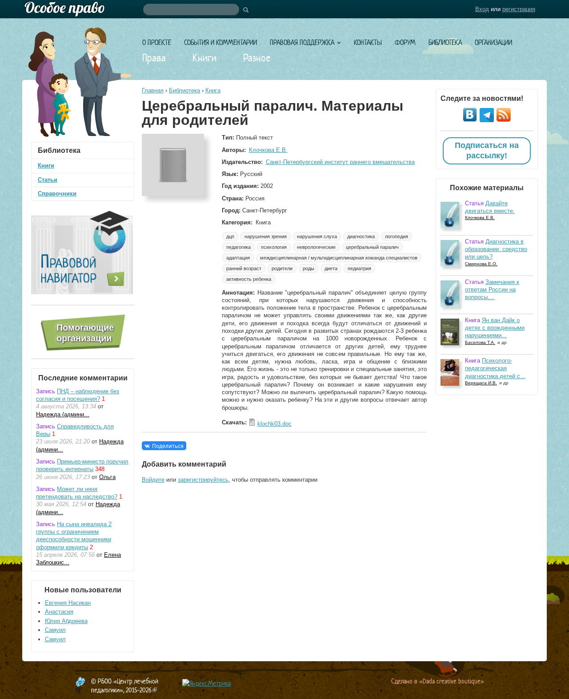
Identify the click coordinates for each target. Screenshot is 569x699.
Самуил (55, 630)
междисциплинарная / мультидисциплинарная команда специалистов (338, 257)
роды (308, 268)
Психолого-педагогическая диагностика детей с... (495, 368)
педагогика (238, 247)
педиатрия (359, 268)
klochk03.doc (274, 423)
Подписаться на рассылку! (487, 150)
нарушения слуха (317, 236)
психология (274, 247)
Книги (204, 57)
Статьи (47, 179)
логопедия (396, 236)
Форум (405, 42)
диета (331, 268)
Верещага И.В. (481, 382)
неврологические (316, 247)
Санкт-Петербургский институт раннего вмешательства (340, 162)
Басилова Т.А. (480, 342)
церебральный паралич (372, 247)
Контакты (368, 42)
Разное (257, 57)
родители (282, 268)
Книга (212, 90)
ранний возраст (243, 268)
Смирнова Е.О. (481, 263)
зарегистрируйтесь (203, 479)
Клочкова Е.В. (268, 150)
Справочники (57, 193)
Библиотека (445, 42)
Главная (153, 90)
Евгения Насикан (68, 602)
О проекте (156, 42)
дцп (230, 236)
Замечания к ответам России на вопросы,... (492, 290)
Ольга (107, 477)
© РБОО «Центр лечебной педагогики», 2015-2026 (124, 685)
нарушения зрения (265, 236)
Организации (493, 42)
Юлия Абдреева (66, 621)
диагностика (361, 236)
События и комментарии (220, 42)
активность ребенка (248, 279)
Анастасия (59, 611)
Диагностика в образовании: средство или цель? (496, 249)
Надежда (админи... (62, 414)
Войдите (153, 479)
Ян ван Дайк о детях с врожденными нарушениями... (495, 328)
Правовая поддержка (302, 42)
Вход (482, 9)
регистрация (518, 9)
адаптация (238, 257)
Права (154, 57)
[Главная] (284, 9)
